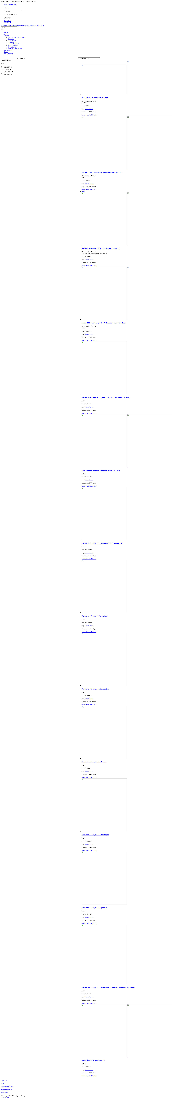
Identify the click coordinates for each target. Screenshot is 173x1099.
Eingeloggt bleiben (11, 14)
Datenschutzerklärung (7, 1086)
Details (94, 115)
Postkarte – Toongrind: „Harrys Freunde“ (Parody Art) (102, 543)
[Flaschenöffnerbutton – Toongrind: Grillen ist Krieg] (127, 441)
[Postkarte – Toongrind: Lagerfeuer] (127, 586)
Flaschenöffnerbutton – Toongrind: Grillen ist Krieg (101, 470)
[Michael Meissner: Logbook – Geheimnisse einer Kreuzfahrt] (127, 293)
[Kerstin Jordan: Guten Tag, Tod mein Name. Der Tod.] (127, 143)
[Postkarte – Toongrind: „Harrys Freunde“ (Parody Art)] (127, 514)
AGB (2, 1083)
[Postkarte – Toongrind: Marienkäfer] (127, 659)
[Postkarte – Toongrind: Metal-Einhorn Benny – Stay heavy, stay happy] (127, 954)
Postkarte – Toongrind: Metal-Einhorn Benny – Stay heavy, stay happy (108, 987)
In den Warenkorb (87, 115)
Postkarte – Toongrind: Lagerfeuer (95, 616)
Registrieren (7, 21)
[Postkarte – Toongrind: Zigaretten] (127, 878)
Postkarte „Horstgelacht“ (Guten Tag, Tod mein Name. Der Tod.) (106, 397)
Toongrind (8, 74)
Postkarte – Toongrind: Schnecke (94, 762)
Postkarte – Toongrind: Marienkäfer (95, 689)
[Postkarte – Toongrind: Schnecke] (127, 732)
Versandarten (4, 1093)
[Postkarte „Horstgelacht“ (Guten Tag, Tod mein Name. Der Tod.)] (127, 368)
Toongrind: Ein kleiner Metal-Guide (95, 98)
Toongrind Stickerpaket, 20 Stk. (94, 1060)
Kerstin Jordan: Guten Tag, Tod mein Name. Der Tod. (102, 172)
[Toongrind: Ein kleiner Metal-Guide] (127, 78)
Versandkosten (89, 109)
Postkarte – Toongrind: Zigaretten (94, 908)
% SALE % (8, 67)
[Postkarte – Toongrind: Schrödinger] (127, 805)
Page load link (5, 1097)
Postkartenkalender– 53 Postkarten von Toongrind (100, 248)
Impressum (4, 1080)
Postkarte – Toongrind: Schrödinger (95, 835)
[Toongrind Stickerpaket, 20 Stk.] (127, 1031)
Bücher (7, 69)
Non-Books (8, 71)
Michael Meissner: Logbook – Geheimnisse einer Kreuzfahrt (104, 323)
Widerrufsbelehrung (6, 1089)
